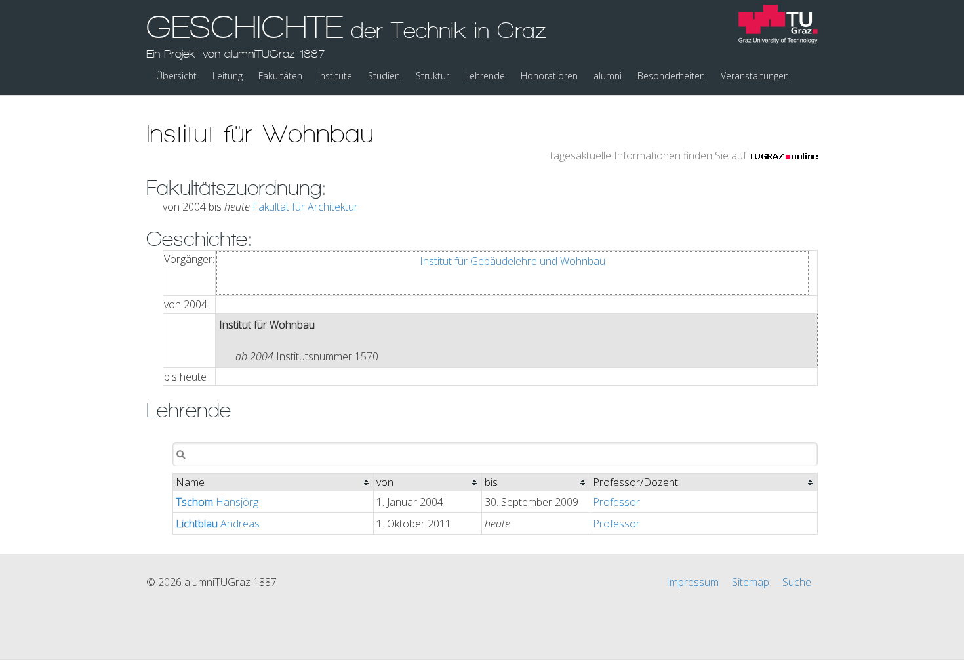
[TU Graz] (778, 26)
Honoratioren (549, 76)
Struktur (432, 76)
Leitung (227, 76)
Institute (335, 76)
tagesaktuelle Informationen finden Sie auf (649, 155)
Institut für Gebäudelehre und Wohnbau (512, 261)
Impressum (692, 582)
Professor (616, 502)
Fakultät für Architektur (305, 206)
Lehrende (485, 76)
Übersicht (176, 76)
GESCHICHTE (346, 34)
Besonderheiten (671, 76)
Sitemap (750, 582)
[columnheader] (273, 482)
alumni (607, 76)
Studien (384, 76)
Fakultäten (280, 76)
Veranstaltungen (755, 76)
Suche (796, 582)
